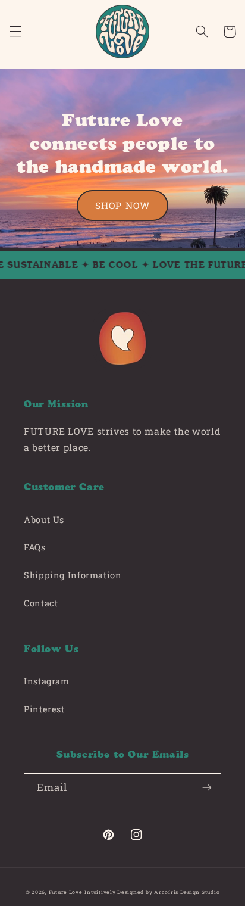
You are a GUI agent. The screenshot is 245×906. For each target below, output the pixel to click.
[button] (15, 31)
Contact (41, 603)
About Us (44, 519)
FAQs (35, 547)
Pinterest (44, 709)
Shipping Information (73, 575)
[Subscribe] (207, 787)
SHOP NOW (122, 205)
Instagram (47, 681)
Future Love (66, 892)
